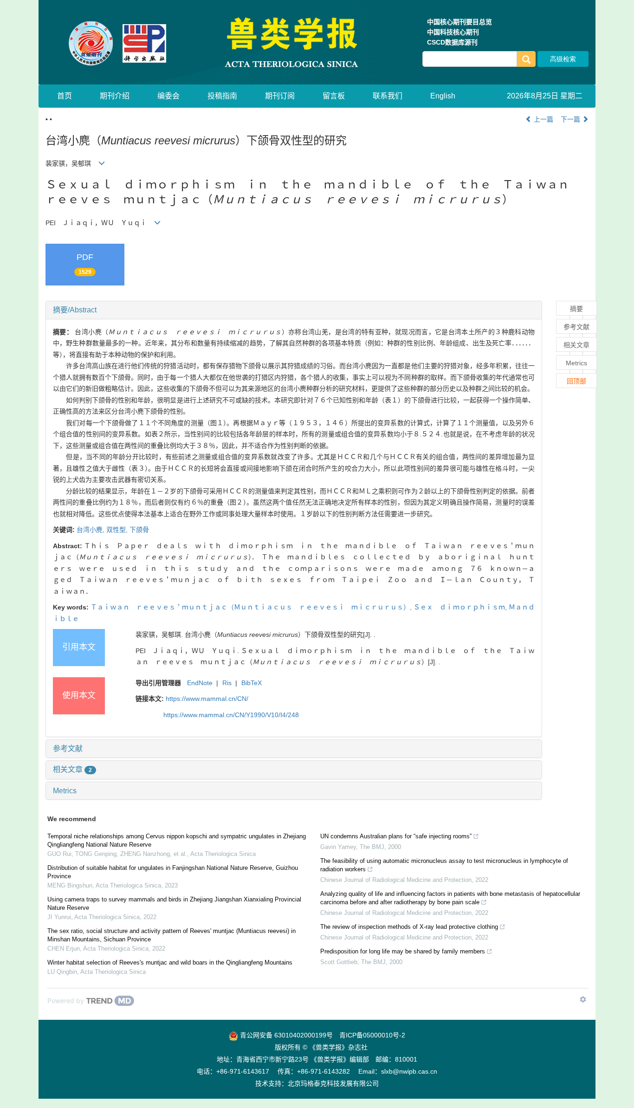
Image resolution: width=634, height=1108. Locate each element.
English (442, 96)
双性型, (117, 529)
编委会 (168, 96)
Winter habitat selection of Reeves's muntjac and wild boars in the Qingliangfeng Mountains (169, 962)
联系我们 (387, 96)
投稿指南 (222, 96)
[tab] (294, 310)
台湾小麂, (91, 529)
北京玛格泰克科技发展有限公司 (333, 1083)
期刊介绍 (114, 96)
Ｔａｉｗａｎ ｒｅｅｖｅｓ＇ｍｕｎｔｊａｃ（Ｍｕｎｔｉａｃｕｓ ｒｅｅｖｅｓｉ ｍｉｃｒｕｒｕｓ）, (252, 607)
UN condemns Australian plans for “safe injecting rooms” (396, 836)
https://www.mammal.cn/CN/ (207, 698)
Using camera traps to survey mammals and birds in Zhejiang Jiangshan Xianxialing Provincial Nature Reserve (174, 903)
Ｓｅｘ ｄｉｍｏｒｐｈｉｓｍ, (461, 607)
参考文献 (68, 748)
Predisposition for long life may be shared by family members (402, 951)
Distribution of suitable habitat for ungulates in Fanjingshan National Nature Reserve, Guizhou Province (172, 872)
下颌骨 (139, 529)
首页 (64, 96)
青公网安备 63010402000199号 (285, 1035)
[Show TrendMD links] (583, 999)
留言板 (334, 96)
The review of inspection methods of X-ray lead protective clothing (409, 926)
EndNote (200, 683)
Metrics (65, 791)
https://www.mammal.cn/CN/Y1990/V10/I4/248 (231, 715)
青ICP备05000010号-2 (372, 1035)
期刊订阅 (280, 96)
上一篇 (542, 119)
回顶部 (576, 381)
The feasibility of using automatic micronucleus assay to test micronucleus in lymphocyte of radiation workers (444, 865)
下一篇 (571, 119)
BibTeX (251, 683)
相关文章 (72, 769)
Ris (227, 683)
